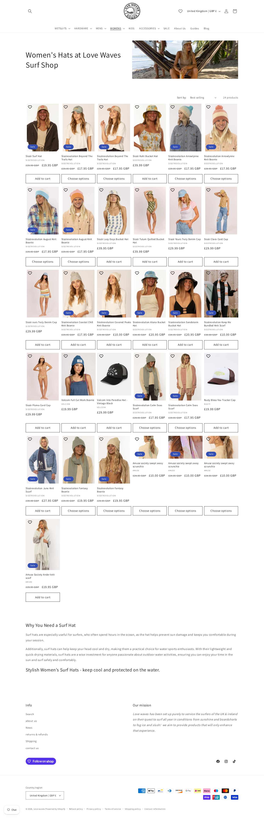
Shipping (31, 741)
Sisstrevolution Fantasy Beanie (74, 490)
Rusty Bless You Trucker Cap (220, 400)
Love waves (39, 809)
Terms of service (113, 809)
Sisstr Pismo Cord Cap (38, 405)
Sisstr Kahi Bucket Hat (145, 156)
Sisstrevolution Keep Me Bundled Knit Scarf (217, 324)
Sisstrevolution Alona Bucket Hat (149, 324)
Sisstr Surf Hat (34, 156)
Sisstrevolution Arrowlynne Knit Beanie (183, 158)
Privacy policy (94, 809)
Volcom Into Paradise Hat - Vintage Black (112, 402)
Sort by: (181, 97)
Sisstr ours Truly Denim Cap (41, 322)
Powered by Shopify (55, 809)
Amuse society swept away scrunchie (148, 465)
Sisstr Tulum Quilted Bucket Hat (148, 241)
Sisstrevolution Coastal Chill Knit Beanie (77, 324)
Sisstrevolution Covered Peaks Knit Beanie (114, 324)
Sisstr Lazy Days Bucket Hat (112, 239)
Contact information (155, 809)
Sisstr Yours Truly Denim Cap (184, 239)
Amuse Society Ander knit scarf (40, 576)
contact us (32, 748)
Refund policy (76, 809)
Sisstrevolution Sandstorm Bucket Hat (183, 324)
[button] (30, 11)
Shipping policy (133, 809)
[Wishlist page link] (180, 11)
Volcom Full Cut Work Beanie (77, 400)
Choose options (78, 178)
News (29, 727)
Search (30, 714)
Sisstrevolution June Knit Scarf (40, 490)
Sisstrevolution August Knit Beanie (41, 241)
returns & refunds (37, 734)
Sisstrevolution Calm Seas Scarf (147, 407)
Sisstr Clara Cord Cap (216, 239)
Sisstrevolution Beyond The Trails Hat (77, 158)
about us (31, 721)
